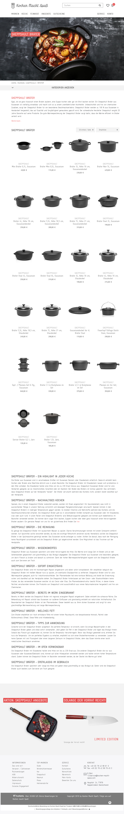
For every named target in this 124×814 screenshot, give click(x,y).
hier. (78, 521)
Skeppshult (31, 83)
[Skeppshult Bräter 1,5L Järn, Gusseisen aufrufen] (52, 420)
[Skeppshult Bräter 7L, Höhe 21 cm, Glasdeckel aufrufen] (52, 310)
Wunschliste (66, 771)
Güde (39, 766)
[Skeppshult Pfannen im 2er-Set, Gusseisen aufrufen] (108, 365)
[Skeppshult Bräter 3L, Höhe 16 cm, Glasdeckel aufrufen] (80, 256)
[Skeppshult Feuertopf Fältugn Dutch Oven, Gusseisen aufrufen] (108, 310)
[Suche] (100, 5)
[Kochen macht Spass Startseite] (13, 83)
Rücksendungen (18, 771)
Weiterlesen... (16, 121)
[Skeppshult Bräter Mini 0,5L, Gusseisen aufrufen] (52, 147)
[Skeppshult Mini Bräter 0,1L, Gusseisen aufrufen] (23, 147)
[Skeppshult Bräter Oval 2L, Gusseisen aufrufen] (108, 201)
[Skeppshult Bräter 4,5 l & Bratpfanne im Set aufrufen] (80, 365)
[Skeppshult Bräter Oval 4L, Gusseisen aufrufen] (23, 256)
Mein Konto (66, 777)
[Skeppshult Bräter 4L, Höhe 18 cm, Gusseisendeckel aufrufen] (23, 201)
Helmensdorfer (42, 783)
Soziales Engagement (20, 786)
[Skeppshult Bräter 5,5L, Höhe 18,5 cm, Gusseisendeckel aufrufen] (52, 201)
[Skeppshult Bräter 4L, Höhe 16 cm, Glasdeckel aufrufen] (108, 256)
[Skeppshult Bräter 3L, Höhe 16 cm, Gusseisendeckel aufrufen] (80, 147)
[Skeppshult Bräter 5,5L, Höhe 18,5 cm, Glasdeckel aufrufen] (23, 310)
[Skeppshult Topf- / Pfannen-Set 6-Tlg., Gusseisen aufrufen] (23, 365)
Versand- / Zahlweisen (21, 769)
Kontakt (65, 766)
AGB (13, 774)
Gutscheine (59, 14)
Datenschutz (17, 780)
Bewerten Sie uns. (69, 780)
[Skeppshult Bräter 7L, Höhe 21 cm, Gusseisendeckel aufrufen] (80, 201)
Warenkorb (66, 774)
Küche (25, 14)
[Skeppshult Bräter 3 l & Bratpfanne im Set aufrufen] (52, 365)
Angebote (46, 14)
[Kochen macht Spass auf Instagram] (109, 803)
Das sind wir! (17, 766)
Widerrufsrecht (18, 777)
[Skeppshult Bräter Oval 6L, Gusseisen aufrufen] (52, 256)
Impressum (16, 783)
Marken (15, 14)
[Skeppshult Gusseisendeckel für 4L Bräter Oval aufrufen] (80, 310)
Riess (39, 780)
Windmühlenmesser (44, 769)
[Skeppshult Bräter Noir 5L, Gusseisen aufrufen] (108, 147)
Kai (38, 771)
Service (101, 14)
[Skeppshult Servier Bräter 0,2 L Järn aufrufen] (23, 420)
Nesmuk (40, 777)
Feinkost (34, 14)
